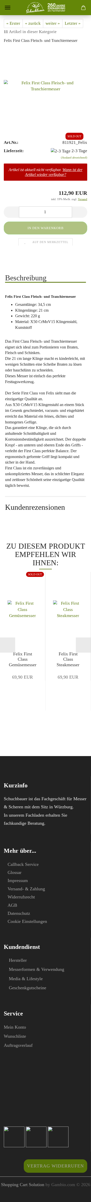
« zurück (33, 23)
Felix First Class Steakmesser (68, 659)
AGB (12, 905)
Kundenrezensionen (35, 507)
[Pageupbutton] (77, 1194)
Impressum (18, 880)
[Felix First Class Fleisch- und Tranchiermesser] (45, 86)
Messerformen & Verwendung (36, 969)
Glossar (14, 872)
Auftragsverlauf (18, 1045)
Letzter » (73, 23)
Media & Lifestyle (26, 978)
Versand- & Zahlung (26, 888)
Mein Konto (15, 1027)
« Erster (13, 23)
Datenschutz (19, 913)
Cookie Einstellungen (27, 921)
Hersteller (18, 960)
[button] (11, 212)
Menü (7, 7)
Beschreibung (26, 278)
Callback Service (23, 864)
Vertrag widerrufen (55, 1165)
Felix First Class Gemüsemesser (22, 659)
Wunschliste (15, 1036)
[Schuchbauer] (45, 7)
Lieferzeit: (14, 150)
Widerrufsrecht (21, 896)
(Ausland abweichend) (74, 157)
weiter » (53, 23)
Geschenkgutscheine (27, 987)
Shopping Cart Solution (22, 1184)
